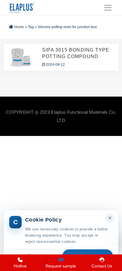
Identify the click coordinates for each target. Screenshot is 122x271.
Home (19, 27)
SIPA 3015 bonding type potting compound (75, 53)
